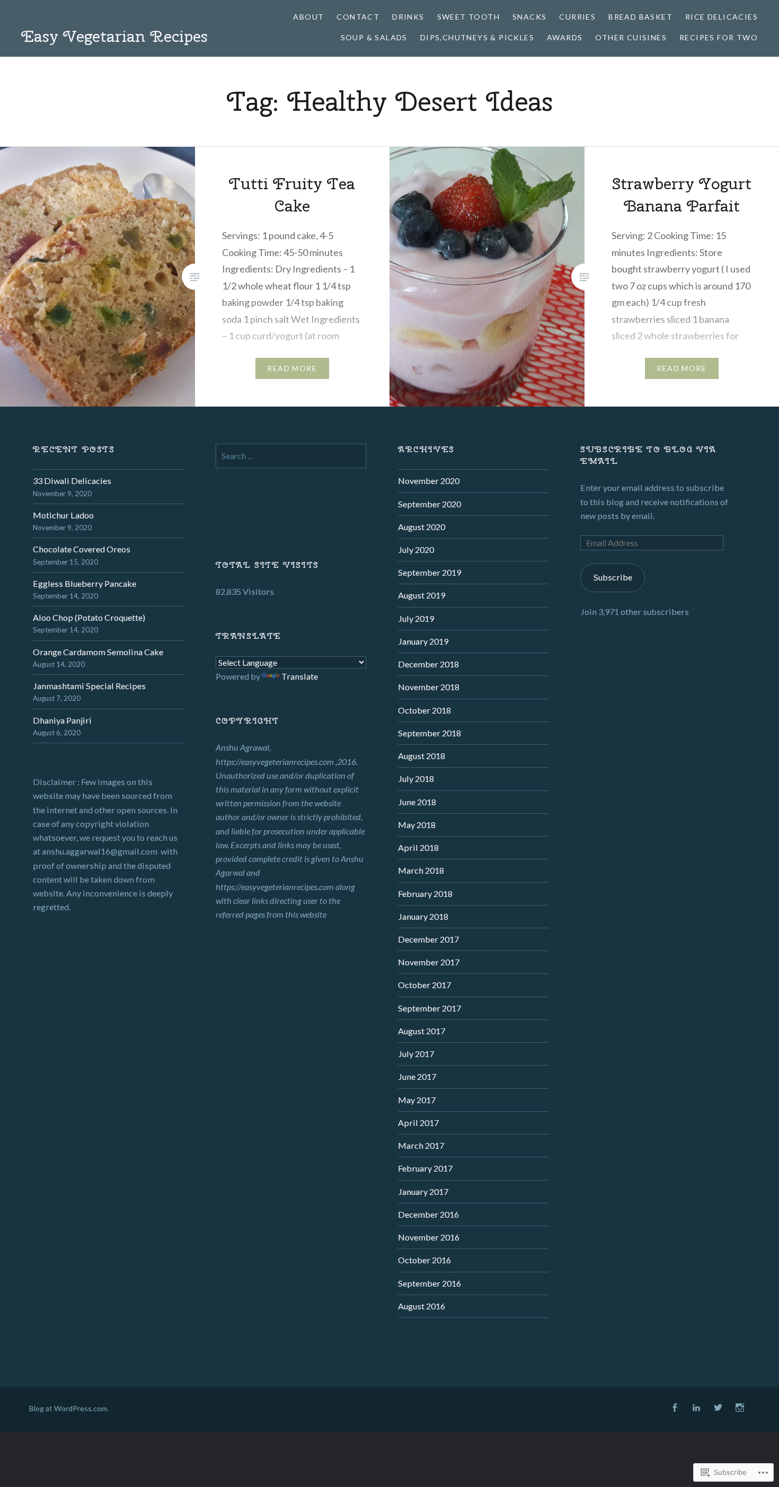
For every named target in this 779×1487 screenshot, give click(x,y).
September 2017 (429, 1008)
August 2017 (421, 1031)
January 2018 (423, 916)
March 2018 (421, 870)
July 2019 (416, 618)
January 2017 (423, 1191)
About (308, 16)
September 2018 (429, 733)
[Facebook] (674, 1408)
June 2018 (417, 802)
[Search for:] (291, 456)
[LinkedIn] (696, 1408)
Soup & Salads (374, 37)
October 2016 (424, 1260)
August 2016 (421, 1306)
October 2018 (424, 710)
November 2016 (428, 1237)
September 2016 (429, 1283)
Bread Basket (640, 16)
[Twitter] (718, 1408)
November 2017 (428, 962)
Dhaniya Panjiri (62, 720)
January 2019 (423, 641)
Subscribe (613, 577)
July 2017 (416, 1054)
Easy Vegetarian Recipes (114, 36)
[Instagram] (739, 1408)
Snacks (529, 16)
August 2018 (421, 756)
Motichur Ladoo (63, 515)
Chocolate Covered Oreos (81, 549)
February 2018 (425, 893)
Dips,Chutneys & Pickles (477, 37)
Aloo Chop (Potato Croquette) (89, 617)
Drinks (408, 16)
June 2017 (417, 1076)
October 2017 (424, 985)
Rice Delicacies (721, 16)
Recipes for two (718, 37)
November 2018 (428, 687)
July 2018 (416, 778)
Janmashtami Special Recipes (89, 686)
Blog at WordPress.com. (69, 1408)
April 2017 (418, 1123)
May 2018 (417, 825)
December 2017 (428, 939)
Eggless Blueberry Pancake (84, 583)
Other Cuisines (631, 37)
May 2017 (417, 1100)
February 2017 (425, 1168)
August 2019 (421, 595)
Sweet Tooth (468, 16)
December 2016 (428, 1214)
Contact (358, 16)
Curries (577, 16)
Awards (564, 37)
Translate (299, 676)
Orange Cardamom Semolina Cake (98, 652)
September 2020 (429, 504)
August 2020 (421, 527)
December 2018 (428, 664)
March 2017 (421, 1145)
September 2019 (429, 572)
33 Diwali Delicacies (72, 481)
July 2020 (416, 549)
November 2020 (428, 481)
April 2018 (418, 847)
